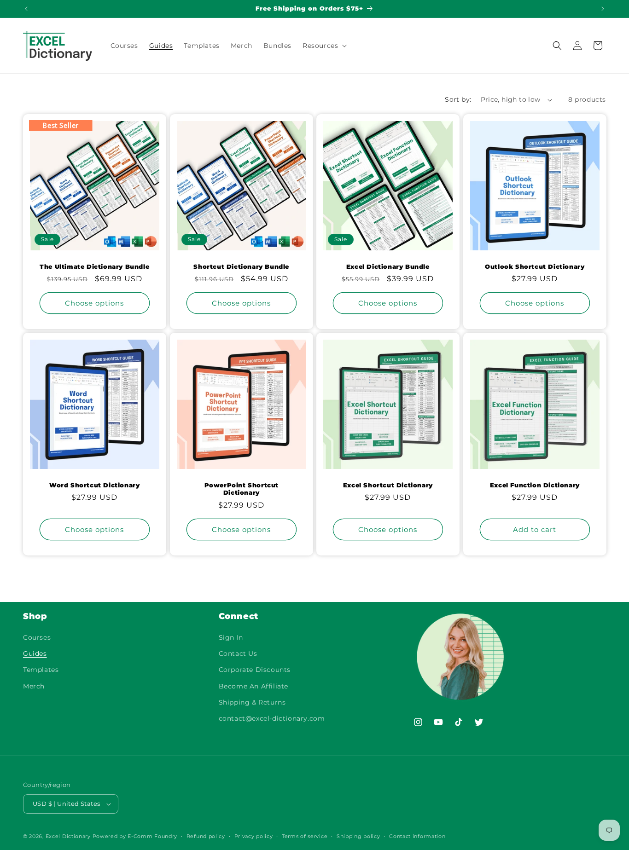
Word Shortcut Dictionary (94, 485)
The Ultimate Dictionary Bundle (94, 266)
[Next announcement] (603, 8)
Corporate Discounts (255, 669)
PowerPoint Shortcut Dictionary (241, 489)
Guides (35, 653)
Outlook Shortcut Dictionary (534, 266)
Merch (34, 686)
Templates (40, 669)
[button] (323, 45)
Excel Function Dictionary (534, 485)
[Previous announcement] (26, 8)
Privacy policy (253, 836)
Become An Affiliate (253, 686)
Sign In (231, 637)
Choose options (94, 303)
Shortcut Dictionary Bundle (241, 266)
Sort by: (458, 99)
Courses (37, 637)
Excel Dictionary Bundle (388, 266)
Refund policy (205, 836)
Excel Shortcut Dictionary (388, 485)
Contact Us (238, 653)
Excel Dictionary (68, 836)
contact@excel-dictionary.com (272, 718)
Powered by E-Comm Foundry (135, 836)
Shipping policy (358, 836)
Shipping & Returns (252, 702)
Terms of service (304, 836)
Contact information (417, 836)
